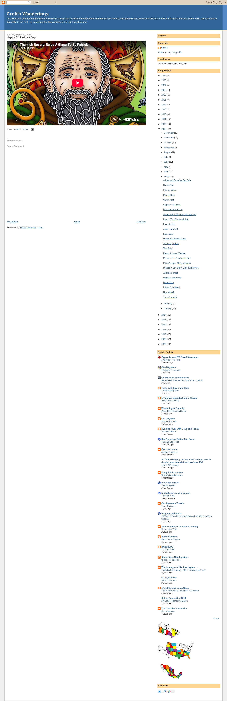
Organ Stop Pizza (171, 204)
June (166, 162)
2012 (164, 324)
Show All (216, 618)
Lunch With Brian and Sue (175, 219)
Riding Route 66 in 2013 (173, 598)
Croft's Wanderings (27, 13)
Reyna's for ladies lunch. (172, 475)
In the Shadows (169, 536)
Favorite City (169, 224)
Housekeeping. (168, 611)
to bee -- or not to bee (171, 560)
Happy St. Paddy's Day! (174, 238)
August (167, 152)
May (166, 167)
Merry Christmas (168, 506)
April (166, 171)
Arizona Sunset (170, 273)
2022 (164, 95)
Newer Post (12, 221)
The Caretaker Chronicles (174, 608)
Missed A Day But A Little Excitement (181, 268)
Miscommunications (172, 209)
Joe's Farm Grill (170, 229)
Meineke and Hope (172, 277)
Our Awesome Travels (172, 503)
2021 (164, 100)
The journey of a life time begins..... (179, 567)
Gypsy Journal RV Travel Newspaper (180, 357)
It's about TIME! (168, 549)
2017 (164, 119)
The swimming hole (170, 390)
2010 (164, 334)
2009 (164, 339)
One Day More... (169, 367)
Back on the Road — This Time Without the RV (182, 380)
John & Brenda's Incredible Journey (179, 526)
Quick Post (168, 200)
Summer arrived (168, 431)
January (168, 308)
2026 (164, 75)
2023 (164, 90)
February (168, 303)
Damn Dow (168, 282)
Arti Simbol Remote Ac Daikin (174, 601)
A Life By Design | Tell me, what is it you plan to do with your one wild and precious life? (186, 461)
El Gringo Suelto (170, 482)
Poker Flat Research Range (173, 411)
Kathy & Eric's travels (172, 472)
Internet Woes (170, 190)
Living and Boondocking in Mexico (179, 398)
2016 (164, 124)
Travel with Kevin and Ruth (175, 388)
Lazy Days (168, 234)
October (168, 142)
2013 (164, 319)
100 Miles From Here (170, 360)
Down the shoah (168, 421)
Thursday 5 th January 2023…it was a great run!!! (183, 570)
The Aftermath (170, 297)
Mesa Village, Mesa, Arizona (177, 263)
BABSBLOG (167, 547)
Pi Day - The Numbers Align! (177, 258)
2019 (164, 109)
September (169, 147)
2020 (164, 104)
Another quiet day (169, 452)
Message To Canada (170, 370)
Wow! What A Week (170, 401)
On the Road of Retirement (175, 377)
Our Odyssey (168, 418)
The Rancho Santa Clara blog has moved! (180, 591)
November (169, 137)
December (169, 133)
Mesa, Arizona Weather (174, 253)
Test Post (167, 248)
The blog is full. (168, 496)
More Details (169, 195)
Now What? (168, 292)
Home (77, 221)
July (166, 157)
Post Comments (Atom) (31, 227)
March (167, 176)
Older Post (141, 221)
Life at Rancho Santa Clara (175, 588)
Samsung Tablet (171, 243)
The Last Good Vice (170, 442)
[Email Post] (32, 129)
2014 (164, 315)
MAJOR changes (169, 580)
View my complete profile (170, 52)
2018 (164, 114)
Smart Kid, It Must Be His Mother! (179, 214)
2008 (164, 344)
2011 (164, 329)
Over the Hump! (169, 449)
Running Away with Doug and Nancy (180, 429)
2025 (164, 80)
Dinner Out (168, 185)
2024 (164, 85)
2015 (164, 129)
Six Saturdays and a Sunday (175, 493)
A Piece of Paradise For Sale (177, 180)
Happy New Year (169, 529)
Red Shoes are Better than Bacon (178, 439)
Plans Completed (171, 287)
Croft (164, 48)
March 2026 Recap (170, 465)
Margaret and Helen (171, 513)
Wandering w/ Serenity (173, 408)
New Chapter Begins (170, 539)
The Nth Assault (168, 485)
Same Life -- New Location (174, 557)
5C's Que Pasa (168, 577)
